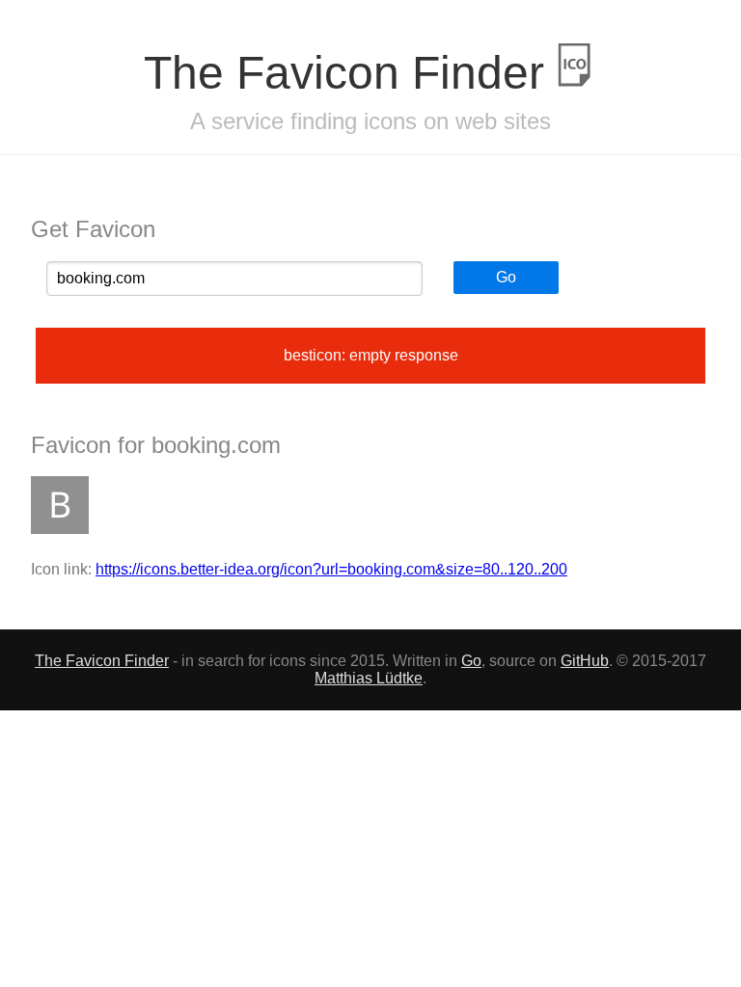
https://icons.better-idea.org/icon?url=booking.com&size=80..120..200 (331, 569)
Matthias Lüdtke (369, 678)
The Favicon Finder (350, 72)
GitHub (585, 661)
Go (506, 277)
